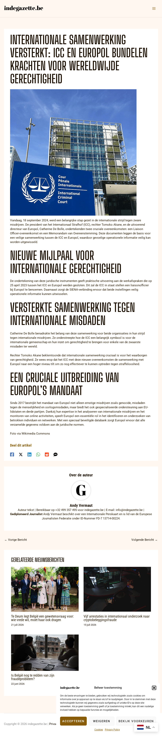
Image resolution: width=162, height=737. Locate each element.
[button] (154, 688)
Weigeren (101, 721)
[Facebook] (12, 454)
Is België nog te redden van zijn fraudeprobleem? (32, 677)
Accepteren (73, 721)
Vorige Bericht (15, 540)
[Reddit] (47, 454)
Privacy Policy (112, 729)
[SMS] (55, 454)
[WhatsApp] (38, 454)
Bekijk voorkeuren (136, 721)
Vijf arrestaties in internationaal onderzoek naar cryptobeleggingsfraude (117, 618)
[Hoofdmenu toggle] (154, 8)
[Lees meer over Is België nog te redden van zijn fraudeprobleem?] (44, 652)
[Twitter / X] (21, 454)
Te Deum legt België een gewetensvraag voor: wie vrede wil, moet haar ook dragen (42, 618)
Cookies (98, 729)
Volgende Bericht (144, 540)
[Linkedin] (29, 454)
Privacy (54, 724)
